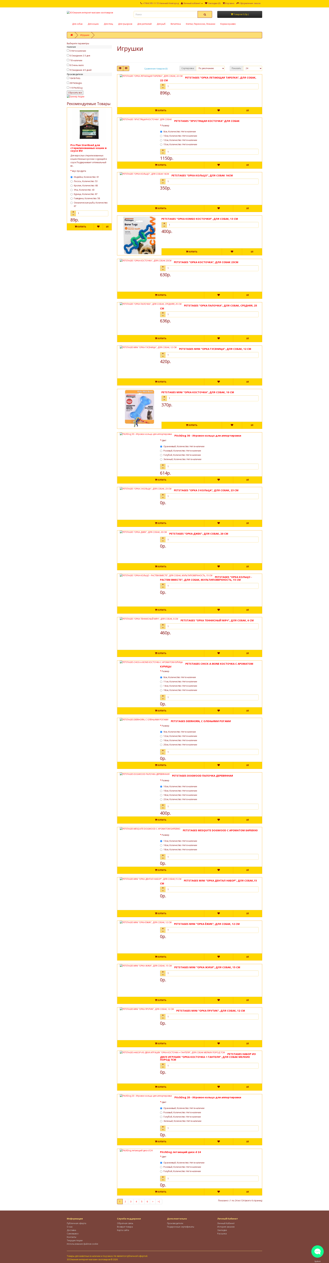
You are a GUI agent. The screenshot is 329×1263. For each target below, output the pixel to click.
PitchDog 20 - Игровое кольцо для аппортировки (207, 1097)
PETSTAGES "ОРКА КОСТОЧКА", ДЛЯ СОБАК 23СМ (206, 262)
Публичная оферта (76, 1223)
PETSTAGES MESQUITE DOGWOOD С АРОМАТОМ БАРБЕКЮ (220, 830)
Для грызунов (125, 23)
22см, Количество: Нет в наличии (180, 799)
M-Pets (77, 78)
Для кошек (93, 23)
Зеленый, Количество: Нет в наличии (182, 459)
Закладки (222, 1230)
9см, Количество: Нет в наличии (179, 731)
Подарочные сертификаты (180, 1226)
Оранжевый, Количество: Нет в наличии (183, 446)
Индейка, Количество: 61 (86, 177)
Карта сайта (123, 1230)
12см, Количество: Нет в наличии (180, 140)
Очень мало (77, 65)
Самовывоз (72, 1233)
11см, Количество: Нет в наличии (180, 681)
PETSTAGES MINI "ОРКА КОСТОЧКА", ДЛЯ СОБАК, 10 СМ (197, 392)
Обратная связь (125, 1223)
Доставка (71, 1230)
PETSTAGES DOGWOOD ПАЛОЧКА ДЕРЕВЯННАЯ (202, 775)
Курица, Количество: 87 (86, 194)
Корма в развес (228, 23)
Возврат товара (125, 1226)
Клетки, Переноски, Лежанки (200, 23)
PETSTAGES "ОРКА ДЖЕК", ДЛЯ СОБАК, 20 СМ (198, 533)
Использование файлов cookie (82, 1243)
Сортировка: (187, 68)
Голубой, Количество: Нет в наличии (182, 455)
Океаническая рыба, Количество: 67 (91, 204)
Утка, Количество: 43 (84, 189)
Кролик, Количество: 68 (86, 185)
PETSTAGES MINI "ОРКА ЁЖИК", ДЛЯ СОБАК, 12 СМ (207, 924)
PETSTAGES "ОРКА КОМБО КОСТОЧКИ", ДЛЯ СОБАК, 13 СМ (199, 218)
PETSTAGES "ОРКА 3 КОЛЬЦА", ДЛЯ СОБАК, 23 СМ (206, 490)
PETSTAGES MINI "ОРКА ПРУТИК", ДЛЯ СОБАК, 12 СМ (210, 1010)
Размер (165, 125)
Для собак (77, 23)
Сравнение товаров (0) (155, 68)
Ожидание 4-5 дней (81, 70)
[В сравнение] (107, 226)
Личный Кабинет (226, 1223)
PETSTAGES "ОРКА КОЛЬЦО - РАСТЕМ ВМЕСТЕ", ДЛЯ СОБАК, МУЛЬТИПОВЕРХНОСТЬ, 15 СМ (206, 578)
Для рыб (161, 23)
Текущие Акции (75, 1240)
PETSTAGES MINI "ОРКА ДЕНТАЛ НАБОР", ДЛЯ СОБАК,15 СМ (208, 882)
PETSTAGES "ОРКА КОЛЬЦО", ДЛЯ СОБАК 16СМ (202, 175)
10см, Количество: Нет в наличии (180, 135)
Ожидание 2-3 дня (80, 55)
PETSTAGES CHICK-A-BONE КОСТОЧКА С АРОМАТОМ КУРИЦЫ (206, 665)
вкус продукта (79, 171)
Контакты (71, 1237)
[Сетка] (126, 68)
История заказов (225, 1226)
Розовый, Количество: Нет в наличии (182, 450)
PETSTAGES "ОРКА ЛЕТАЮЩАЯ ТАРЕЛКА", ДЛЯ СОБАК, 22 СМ (208, 79)
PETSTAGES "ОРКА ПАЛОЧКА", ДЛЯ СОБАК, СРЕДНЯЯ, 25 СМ (208, 307)
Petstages (77, 83)
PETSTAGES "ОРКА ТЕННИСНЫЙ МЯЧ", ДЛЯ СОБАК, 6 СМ (217, 620)
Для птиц (108, 23)
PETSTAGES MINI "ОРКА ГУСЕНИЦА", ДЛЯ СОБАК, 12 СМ (215, 349)
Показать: (236, 68)
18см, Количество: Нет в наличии (180, 690)
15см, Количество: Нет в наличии (180, 144)
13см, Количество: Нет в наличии (180, 840)
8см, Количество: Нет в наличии (179, 131)
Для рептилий (144, 23)
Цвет (164, 440)
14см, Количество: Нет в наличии (180, 685)
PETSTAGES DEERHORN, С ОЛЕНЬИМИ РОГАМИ (201, 721)
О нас (70, 1226)
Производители (175, 1223)
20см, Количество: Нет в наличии (180, 744)
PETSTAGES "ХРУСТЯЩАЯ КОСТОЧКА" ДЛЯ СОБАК (207, 121)
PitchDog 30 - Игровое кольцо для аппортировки (207, 435)
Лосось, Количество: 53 (86, 181)
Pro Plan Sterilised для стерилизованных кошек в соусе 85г (88, 147)
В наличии (76, 60)
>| (159, 1201)
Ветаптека (176, 23)
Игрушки (84, 35)
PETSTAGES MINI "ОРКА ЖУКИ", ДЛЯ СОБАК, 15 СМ (207, 967)
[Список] (120, 68)
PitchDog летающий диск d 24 (180, 1152)
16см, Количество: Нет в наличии (180, 740)
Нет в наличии (78, 50)
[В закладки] (98, 226)
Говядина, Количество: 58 (87, 198)
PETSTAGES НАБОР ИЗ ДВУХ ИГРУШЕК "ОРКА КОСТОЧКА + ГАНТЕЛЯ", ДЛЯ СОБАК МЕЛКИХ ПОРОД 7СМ (208, 1056)
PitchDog (78, 87)
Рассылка (222, 1233)
